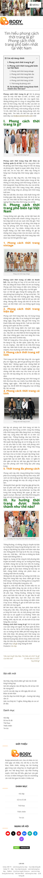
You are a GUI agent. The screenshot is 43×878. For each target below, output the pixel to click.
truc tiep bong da (20, 869)
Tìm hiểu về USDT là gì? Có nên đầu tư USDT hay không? (31, 658)
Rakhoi (9, 871)
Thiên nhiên (7, 726)
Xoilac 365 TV (7, 867)
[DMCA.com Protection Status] (21, 848)
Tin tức (6, 728)
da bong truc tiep (31, 873)
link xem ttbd (19, 873)
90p (12, 869)
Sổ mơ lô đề (7, 720)
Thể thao (6, 723)
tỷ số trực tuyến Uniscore (22, 871)
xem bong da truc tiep (20, 867)
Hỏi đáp (14, 646)
